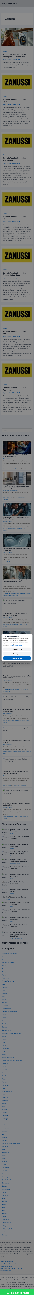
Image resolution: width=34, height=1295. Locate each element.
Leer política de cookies (15, 645)
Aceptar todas (17, 658)
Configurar (17, 654)
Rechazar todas (17, 649)
